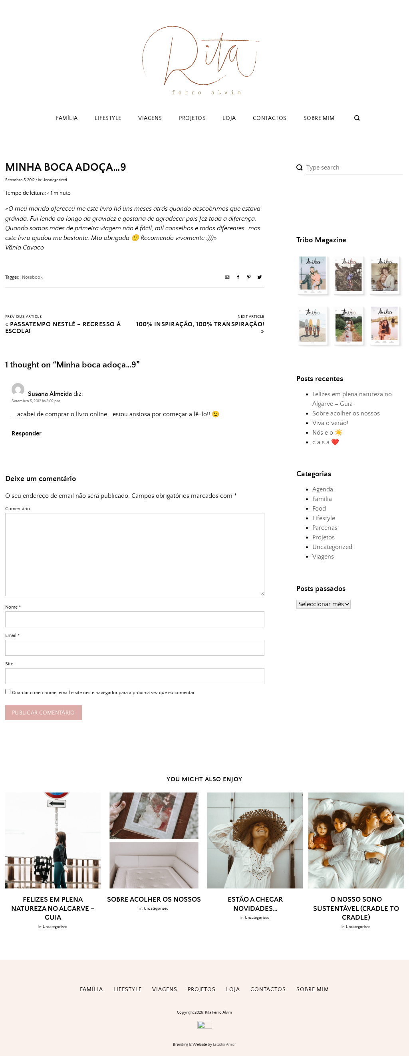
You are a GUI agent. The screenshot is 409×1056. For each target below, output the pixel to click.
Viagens (150, 118)
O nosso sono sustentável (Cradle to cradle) (356, 909)
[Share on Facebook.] (238, 278)
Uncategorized (54, 180)
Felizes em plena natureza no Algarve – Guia (53, 909)
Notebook (32, 277)
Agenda (322, 489)
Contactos (270, 118)
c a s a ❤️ (325, 442)
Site (9, 664)
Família (67, 118)
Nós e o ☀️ (327, 432)
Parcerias (325, 527)
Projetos (192, 118)
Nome (13, 607)
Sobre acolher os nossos (346, 413)
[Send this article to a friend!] (227, 278)
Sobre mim (319, 118)
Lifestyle (108, 118)
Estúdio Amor (224, 1044)
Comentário (17, 508)
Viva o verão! (330, 423)
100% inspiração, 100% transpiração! (200, 324)
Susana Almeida (50, 393)
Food (319, 508)
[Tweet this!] (259, 278)
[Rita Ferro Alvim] (204, 97)
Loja (229, 118)
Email (12, 635)
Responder (27, 433)
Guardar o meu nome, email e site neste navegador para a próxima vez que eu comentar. (103, 692)
